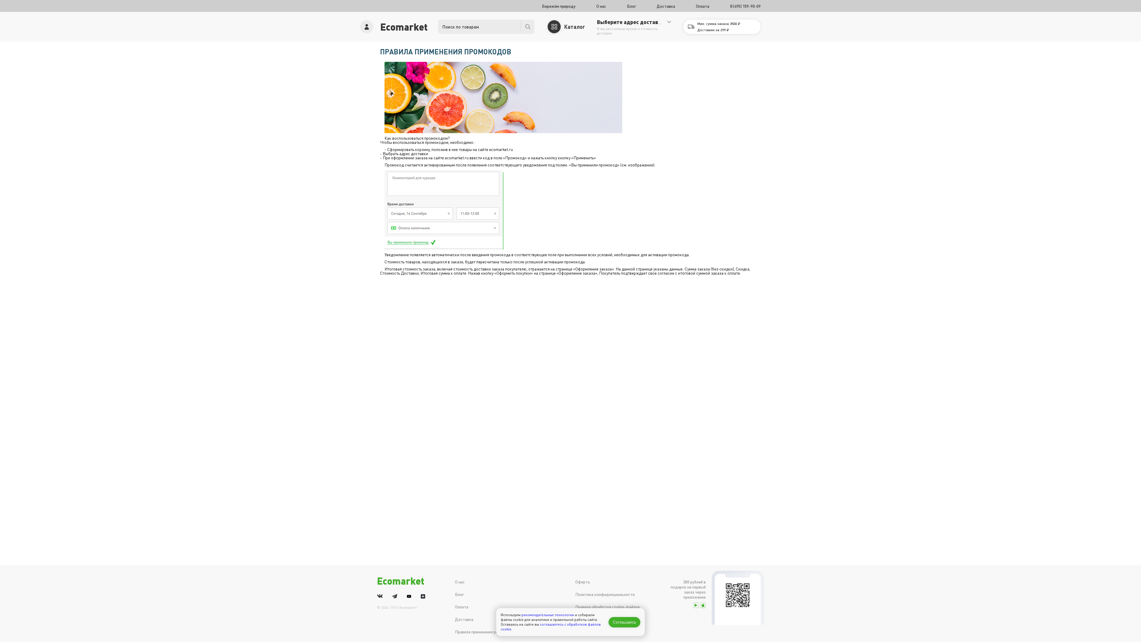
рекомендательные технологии (547, 615)
